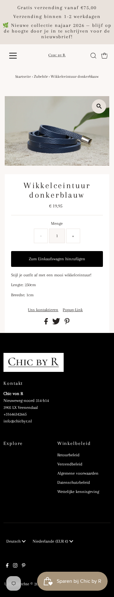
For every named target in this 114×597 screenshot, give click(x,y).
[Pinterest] (23, 566)
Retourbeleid (68, 454)
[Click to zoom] (99, 106)
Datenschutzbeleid (73, 482)
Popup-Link (73, 310)
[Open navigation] (17, 56)
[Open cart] (104, 55)
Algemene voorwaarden (77, 473)
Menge (57, 223)
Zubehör (41, 76)
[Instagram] (15, 566)
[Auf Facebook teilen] (46, 323)
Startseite (23, 76)
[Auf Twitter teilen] (56, 323)
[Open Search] (93, 55)
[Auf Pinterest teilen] (67, 323)
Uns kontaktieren (43, 310)
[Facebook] (7, 566)
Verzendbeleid (69, 464)
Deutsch (14, 541)
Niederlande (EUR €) (51, 541)
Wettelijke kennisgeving (78, 491)
